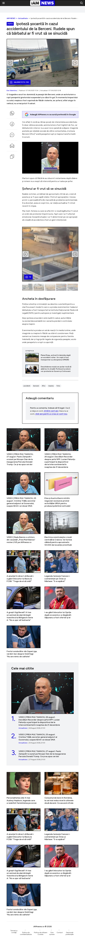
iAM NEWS (11, 18)
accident (26, 386)
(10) (21, 82)
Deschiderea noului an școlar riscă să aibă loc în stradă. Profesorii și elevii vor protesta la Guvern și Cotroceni (50, 369)
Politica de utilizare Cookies (40, 933)
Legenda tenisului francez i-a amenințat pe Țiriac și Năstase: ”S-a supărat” (61, 566)
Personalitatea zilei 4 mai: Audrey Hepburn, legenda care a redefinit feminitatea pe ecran (24, 788)
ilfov (43, 386)
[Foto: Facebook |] (74, 82)
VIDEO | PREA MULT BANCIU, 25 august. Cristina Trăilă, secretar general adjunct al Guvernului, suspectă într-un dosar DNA (24, 489)
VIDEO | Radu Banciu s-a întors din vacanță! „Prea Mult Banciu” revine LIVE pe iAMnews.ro (24, 528)
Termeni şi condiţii (13, 931)
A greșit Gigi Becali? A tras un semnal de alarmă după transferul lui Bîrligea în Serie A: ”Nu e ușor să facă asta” (24, 604)
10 (30, 277)
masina (51, 386)
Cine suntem (52, 933)
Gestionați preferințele (69, 933)
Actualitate (23, 18)
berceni (36, 386)
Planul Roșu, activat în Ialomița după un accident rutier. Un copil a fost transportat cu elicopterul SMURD (50, 357)
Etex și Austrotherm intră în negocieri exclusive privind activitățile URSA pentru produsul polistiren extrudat (61, 489)
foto (58, 386)
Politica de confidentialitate (26, 933)
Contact (60, 932)
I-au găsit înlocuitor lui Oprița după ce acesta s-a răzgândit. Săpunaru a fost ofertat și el (61, 604)
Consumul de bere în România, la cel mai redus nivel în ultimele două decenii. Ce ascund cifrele (61, 788)
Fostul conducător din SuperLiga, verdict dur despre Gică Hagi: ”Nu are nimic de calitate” (24, 642)
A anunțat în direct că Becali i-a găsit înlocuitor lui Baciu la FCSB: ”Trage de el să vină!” (24, 566)
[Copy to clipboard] (12, 156)
